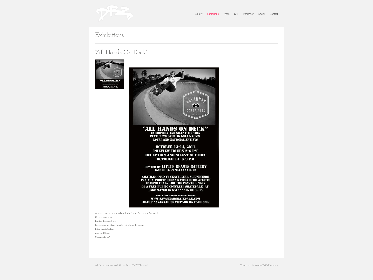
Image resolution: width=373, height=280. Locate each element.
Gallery (198, 14)
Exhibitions (213, 14)
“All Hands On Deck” (121, 52)
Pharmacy (248, 14)
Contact (274, 14)
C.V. (236, 14)
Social (261, 14)
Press (226, 14)
